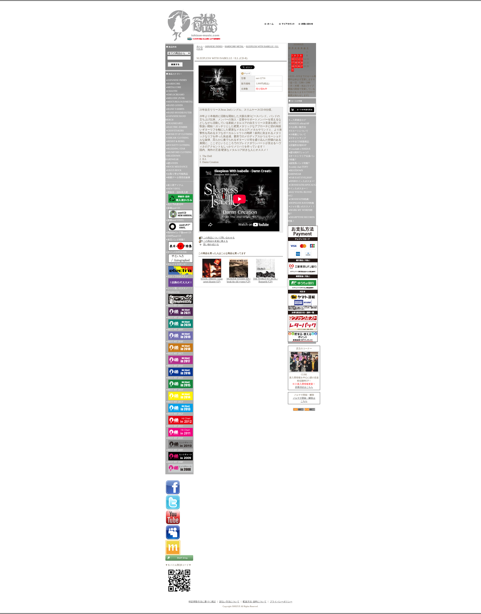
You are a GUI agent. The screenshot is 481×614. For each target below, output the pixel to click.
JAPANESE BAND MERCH (175, 118)
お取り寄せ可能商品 (178, 174)
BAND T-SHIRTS (176, 109)
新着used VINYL (176, 220)
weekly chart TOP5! (299, 167)
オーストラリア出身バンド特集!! (301, 158)
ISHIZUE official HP (299, 123)
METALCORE (174, 87)
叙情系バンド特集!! (300, 163)
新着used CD (174, 208)
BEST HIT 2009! (175, 450)
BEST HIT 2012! (175, 414)
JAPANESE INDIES (177, 80)
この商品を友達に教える (215, 241)
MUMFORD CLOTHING (180, 152)
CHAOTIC (173, 91)
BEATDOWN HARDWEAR (172, 158)
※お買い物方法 (298, 127)
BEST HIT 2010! (175, 438)
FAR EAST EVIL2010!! (301, 177)
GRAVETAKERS (176, 130)
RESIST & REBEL (176, 141)
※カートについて (299, 131)
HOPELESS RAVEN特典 (302, 203)
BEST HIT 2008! (175, 462)
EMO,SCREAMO (176, 94)
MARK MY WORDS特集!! (300, 212)
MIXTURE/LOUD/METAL (180, 101)
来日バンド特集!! (176, 239)
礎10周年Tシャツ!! (299, 152)
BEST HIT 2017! (175, 353)
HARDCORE (174, 83)
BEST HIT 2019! (175, 329)
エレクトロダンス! (177, 264)
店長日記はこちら (304, 387)
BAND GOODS (175, 105)
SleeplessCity (174, 292)
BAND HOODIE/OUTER (180, 112)
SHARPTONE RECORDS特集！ (301, 219)
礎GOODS (173, 163)
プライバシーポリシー (281, 601)
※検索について (298, 134)
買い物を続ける (211, 244)
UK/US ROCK (175, 170)
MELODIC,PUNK (176, 98)
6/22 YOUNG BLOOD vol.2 (300, 194)
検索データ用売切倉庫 (179, 177)
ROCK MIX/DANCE (178, 166)
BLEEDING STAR (176, 148)
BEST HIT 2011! (175, 426)
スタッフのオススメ (178, 276)
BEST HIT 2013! (175, 402)
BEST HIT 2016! (175, 365)
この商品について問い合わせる (219, 237)
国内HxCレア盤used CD (179, 232)
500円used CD (174, 236)
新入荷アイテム (175, 185)
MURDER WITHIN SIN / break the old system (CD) (239, 280)
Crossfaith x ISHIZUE (300, 149)
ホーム (200, 46)
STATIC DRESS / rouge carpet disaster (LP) (212, 280)
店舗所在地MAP (298, 145)
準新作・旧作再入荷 (178, 192)
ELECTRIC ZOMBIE (177, 127)
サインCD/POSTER (177, 252)
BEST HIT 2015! (175, 377)
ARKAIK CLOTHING (178, 138)
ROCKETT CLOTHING (179, 145)
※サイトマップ (298, 138)
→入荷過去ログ (298, 120)
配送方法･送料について (254, 601)
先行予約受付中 (175, 204)
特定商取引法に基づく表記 (202, 601)
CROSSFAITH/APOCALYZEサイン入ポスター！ (302, 187)
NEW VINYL (174, 188)
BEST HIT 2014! (175, 389)
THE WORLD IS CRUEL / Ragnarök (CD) (265, 280)
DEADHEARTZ (175, 123)
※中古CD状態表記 (299, 141)
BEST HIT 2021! (175, 305)
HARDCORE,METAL (234, 46)
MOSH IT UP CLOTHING (180, 134)
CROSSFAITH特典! (299, 199)
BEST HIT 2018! (175, 341)
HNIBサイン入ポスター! (302, 181)
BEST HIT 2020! (175, 317)
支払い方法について (229, 601)
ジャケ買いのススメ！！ (180, 288)
